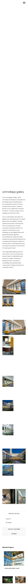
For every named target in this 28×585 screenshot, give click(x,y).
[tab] (14, 513)
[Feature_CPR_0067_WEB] (14, 558)
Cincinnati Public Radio (12, 568)
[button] (3, 580)
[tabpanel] (14, 522)
